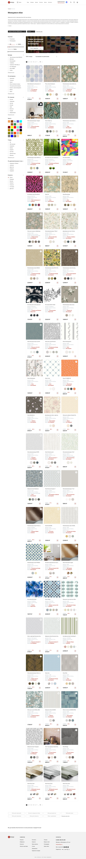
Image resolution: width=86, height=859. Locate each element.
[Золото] (21, 133)
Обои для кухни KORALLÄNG (33, 709)
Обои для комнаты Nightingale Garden (34, 231)
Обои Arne (47, 673)
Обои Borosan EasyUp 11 (50, 488)
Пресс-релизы (35, 844)
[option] (16, 39)
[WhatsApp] (69, 849)
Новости (34, 841)
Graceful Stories (52, 752)
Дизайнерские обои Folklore (69, 231)
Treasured (51, 126)
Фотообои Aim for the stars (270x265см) (34, 304)
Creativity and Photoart (54, 163)
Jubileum (33, 420)
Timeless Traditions (71, 236)
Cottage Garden (34, 236)
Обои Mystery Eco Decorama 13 (34, 83)
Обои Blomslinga (66, 194)
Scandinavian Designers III (37, 163)
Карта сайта (46, 846)
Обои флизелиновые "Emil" (68, 452)
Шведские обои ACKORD (50, 709)
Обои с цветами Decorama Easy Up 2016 (34, 636)
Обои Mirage (65, 746)
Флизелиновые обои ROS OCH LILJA (52, 267)
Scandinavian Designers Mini (73, 605)
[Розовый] (18, 130)
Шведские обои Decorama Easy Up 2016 (52, 636)
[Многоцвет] (15, 136)
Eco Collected (34, 89)
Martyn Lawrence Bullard (54, 605)
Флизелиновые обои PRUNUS (33, 562)
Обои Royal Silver (48, 783)
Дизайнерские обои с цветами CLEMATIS (52, 415)
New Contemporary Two (36, 200)
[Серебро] (18, 133)
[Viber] (67, 849)
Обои (28, 2)
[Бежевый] (18, 136)
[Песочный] (9, 121)
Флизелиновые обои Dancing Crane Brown (70, 267)
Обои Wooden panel (49, 452)
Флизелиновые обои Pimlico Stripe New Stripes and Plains (34, 525)
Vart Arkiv (51, 531)
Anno (50, 89)
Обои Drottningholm (67, 341)
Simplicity (33, 457)
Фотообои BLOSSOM (31, 599)
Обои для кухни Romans (50, 341)
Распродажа (46, 844)
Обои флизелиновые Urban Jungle (34, 673)
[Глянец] (9, 124)
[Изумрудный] (15, 124)
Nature (68, 420)
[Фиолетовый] (21, 127)
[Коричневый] (12, 121)
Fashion (33, 605)
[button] (63, 94)
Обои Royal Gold (30, 783)
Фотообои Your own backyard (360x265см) (52, 157)
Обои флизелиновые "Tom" (68, 488)
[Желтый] (12, 127)
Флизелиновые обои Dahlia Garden (70, 83)
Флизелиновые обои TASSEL (69, 525)
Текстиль (41, 2)
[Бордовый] (9, 127)
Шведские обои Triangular (33, 746)
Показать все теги (65, 816)
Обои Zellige (47, 599)
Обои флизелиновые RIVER (33, 452)
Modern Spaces (34, 678)
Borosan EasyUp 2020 (54, 568)
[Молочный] (18, 124)
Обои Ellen (65, 673)
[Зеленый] (12, 130)
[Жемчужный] (15, 121)
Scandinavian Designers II (54, 347)
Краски (36, 2)
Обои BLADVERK (48, 525)
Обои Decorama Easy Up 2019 (33, 341)
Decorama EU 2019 (35, 347)
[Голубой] (21, 121)
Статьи (33, 846)
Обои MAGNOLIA (31, 415)
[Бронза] (12, 124)
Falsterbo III (69, 89)
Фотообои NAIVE (66, 157)
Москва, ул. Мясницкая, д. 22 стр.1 (63, 842)
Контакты (50, 2)
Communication (52, 310)
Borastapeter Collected (54, 494)
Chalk (68, 126)
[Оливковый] (9, 133)
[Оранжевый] (15, 133)
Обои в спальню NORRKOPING (69, 709)
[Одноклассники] (64, 849)
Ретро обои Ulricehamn (50, 83)
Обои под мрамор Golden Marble (52, 746)
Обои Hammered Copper (68, 562)
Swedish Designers (35, 715)
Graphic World (34, 752)
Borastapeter (51, 90)
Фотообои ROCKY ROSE (50, 304)
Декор (45, 2)
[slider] (7, 46)
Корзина (21, 839)
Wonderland (69, 384)
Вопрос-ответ (47, 841)
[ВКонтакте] (62, 849)
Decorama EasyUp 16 (35, 642)
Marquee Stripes (34, 531)
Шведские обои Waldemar (33, 488)
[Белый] (15, 130)
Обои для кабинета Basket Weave (70, 415)
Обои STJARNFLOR (67, 378)
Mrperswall (50, 164)
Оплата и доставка (24, 846)
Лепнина (32, 2)
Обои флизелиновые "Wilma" (51, 231)
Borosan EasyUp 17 (53, 457)
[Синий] (12, 136)
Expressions (69, 163)
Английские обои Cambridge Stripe (70, 636)
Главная (9, 8)
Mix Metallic (69, 568)
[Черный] (21, 130)
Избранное (22, 841)
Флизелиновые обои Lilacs (68, 304)
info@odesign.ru (59, 844)
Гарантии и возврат (36, 850)
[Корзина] (77, 2)
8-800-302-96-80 (61, 1)
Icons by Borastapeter (71, 273)
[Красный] (15, 127)
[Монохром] (9, 136)
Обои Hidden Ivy (48, 120)
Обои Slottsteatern (31, 378)
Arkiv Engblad (52, 420)
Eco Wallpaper (34, 90)
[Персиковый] (21, 124)
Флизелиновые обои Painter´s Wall (70, 120)
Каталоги (22, 844)
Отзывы (45, 839)
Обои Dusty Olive (66, 783)
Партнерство (34, 848)
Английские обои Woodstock (33, 194)
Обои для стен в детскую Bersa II (70, 599)
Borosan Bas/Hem (35, 126)
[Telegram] (65, 849)
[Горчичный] (9, 130)
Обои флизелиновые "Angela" (33, 120)
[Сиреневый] (18, 121)
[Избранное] (74, 2)
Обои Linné (47, 378)
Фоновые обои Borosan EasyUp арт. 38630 (52, 562)
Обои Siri (47, 194)
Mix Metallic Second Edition (37, 789)
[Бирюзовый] (18, 127)
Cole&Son (33, 201)
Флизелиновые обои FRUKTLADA (34, 157)
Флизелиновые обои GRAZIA (33, 267)
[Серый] (12, 133)
